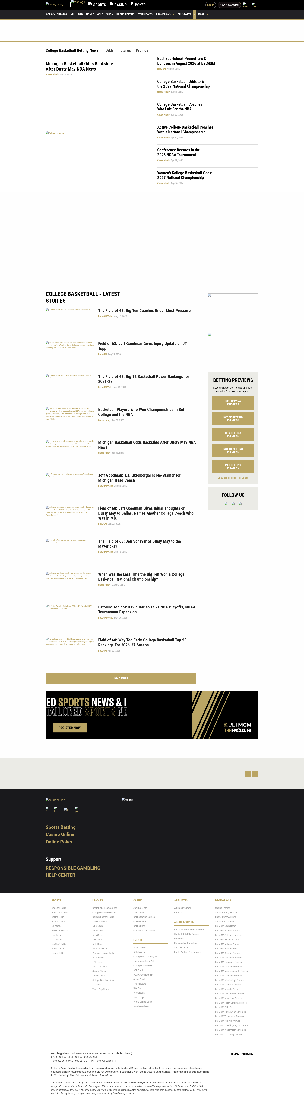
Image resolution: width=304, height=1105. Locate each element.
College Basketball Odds (104, 912)
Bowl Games (139, 947)
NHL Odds (97, 944)
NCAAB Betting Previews (233, 450)
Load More (121, 678)
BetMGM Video (105, 316)
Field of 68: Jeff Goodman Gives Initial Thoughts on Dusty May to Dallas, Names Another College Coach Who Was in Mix (146, 513)
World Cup (138, 997)
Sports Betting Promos (226, 912)
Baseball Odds (59, 908)
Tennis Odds (58, 953)
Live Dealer (138, 912)
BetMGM (161, 69)
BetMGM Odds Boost (225, 926)
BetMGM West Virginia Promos (230, 1029)
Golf (100, 14)
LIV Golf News (99, 921)
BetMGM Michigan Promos (228, 975)
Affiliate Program (182, 908)
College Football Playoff (145, 956)
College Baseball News (103, 980)
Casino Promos (222, 908)
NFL (73, 14)
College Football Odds (103, 917)
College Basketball (142, 965)
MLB (80, 14)
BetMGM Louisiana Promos (228, 962)
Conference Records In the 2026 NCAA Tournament (178, 152)
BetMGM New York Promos (228, 998)
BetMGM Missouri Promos (228, 984)
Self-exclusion (181, 947)
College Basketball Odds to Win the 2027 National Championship (183, 84)
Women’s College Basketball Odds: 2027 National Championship (184, 175)
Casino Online (60, 834)
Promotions (163, 14)
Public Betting (125, 14)
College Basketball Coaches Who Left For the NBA (179, 106)
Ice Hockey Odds (60, 930)
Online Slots (139, 926)
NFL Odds (97, 939)
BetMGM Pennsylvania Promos (230, 1011)
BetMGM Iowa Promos (226, 948)
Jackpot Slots (140, 908)
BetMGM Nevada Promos (227, 989)
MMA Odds (57, 939)
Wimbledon (139, 992)
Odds (109, 50)
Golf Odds (57, 926)
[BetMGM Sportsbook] (58, 4)
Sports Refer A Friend (225, 917)
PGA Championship (143, 974)
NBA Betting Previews (233, 435)
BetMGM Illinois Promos (227, 939)
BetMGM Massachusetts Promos (231, 971)
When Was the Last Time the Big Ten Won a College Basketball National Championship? (141, 577)
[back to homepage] (78, 5)
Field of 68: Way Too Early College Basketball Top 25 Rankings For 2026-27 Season (142, 642)
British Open (139, 952)
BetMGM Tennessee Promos (229, 1016)
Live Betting (57, 935)
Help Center (60, 875)
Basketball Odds (60, 912)
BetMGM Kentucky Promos (228, 957)
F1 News (96, 984)
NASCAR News (99, 966)
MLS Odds (97, 930)
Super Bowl (139, 979)
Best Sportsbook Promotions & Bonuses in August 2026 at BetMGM (186, 61)
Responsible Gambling (73, 868)
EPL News (97, 962)
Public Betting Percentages (187, 952)
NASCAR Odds (59, 944)
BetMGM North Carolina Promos (231, 1002)
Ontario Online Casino (144, 930)
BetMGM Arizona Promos (227, 930)
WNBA (109, 14)
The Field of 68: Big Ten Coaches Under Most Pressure (144, 310)
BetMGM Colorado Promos (228, 935)
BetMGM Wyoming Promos (228, 1034)
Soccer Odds (58, 948)
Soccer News (99, 971)
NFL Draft (138, 970)
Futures (125, 50)
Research (179, 938)
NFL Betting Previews (233, 403)
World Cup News (100, 989)
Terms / (235, 1054)
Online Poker (59, 841)
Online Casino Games (144, 917)
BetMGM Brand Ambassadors (189, 929)
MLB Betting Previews (233, 466)
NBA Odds (97, 935)
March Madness (141, 1006)
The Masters (139, 983)
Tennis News (98, 975)
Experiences (145, 14)
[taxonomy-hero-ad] (98, 160)
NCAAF (90, 14)
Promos (142, 50)
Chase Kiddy (52, 74)
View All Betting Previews (233, 478)
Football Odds (58, 921)
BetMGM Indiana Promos (227, 944)
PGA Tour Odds (99, 948)
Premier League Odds (103, 953)
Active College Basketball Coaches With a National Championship (185, 129)
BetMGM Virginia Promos (227, 1020)
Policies (247, 1054)
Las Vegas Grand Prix (144, 961)
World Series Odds (142, 1001)
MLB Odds (97, 926)
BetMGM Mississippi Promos (229, 980)
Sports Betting (61, 827)
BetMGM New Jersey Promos (230, 993)
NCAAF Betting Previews (233, 419)
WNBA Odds (98, 957)
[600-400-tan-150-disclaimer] (233, 349)
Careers (178, 912)
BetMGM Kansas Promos (227, 953)
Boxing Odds (58, 917)
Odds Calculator (56, 14)
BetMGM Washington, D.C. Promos (232, 1025)
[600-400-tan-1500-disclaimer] (233, 310)
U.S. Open (138, 988)
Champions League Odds (104, 908)
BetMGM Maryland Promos (228, 966)
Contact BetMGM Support (187, 934)
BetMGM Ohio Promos (226, 1007)
